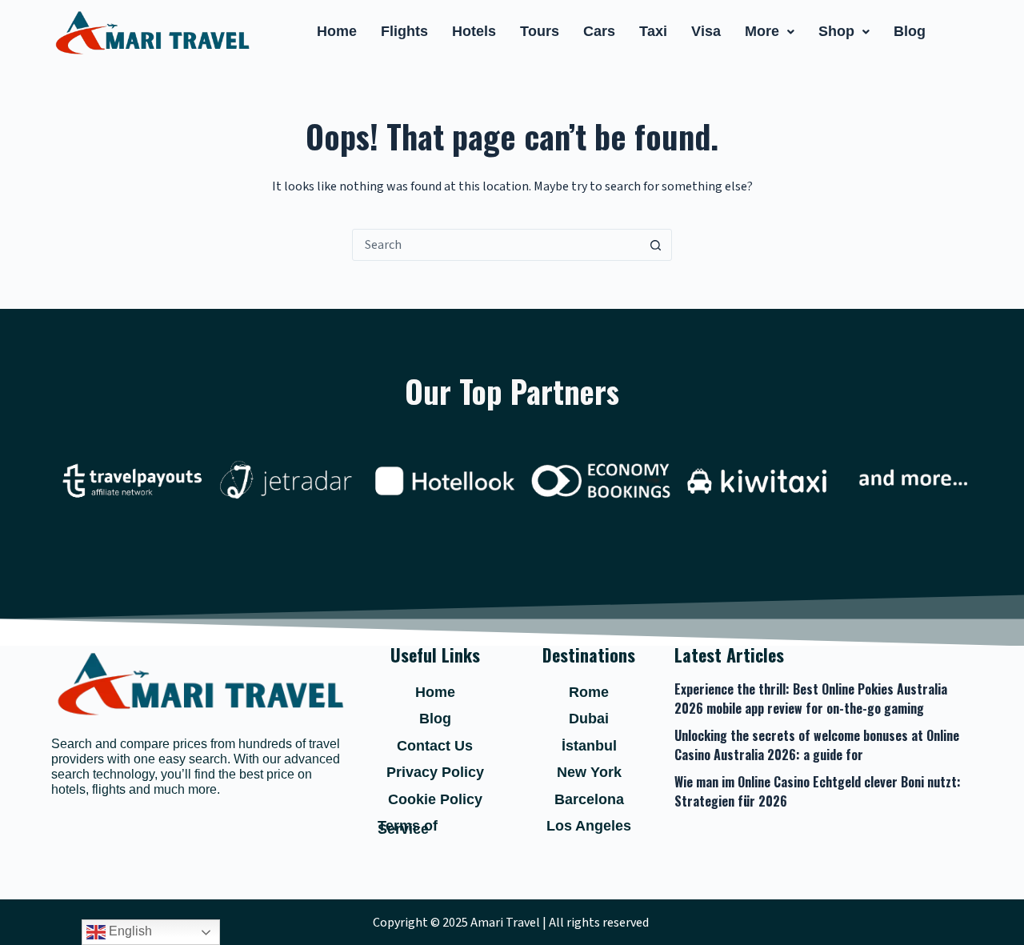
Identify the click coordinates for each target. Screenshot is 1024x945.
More (762, 31)
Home (337, 31)
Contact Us (435, 746)
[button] (769, 32)
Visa (706, 31)
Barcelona (589, 799)
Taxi (653, 31)
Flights (404, 31)
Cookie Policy (435, 799)
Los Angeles (588, 826)
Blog (910, 31)
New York (589, 772)
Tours (539, 31)
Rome (589, 692)
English (129, 931)
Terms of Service (408, 827)
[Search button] (655, 245)
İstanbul (589, 746)
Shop (836, 31)
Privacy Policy (435, 772)
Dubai (589, 719)
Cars (599, 31)
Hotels (474, 31)
